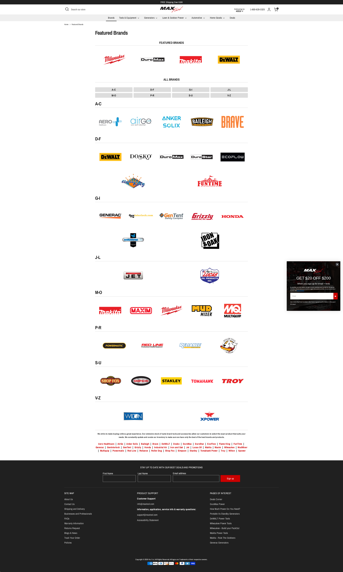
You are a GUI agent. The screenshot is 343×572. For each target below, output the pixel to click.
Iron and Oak (177, 447)
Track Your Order (72, 537)
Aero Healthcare (106, 443)
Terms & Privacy (300, 290)
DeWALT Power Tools (220, 518)
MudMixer (242, 447)
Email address (179, 473)
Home (66, 24)
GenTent (127, 447)
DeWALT (166, 443)
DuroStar (199, 443)
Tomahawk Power (209, 450)
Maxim (218, 447)
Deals (232, 17)
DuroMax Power (217, 504)
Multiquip (104, 450)
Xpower (242, 450)
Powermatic (118, 450)
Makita (208, 447)
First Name (108, 473)
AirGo (120, 443)
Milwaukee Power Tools (221, 523)
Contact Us (69, 504)
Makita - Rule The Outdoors (222, 537)
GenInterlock (113, 447)
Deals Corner (216, 499)
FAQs (66, 518)
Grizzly (138, 447)
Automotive (197, 17)
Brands (111, 17)
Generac (100, 447)
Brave (155, 443)
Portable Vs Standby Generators (225, 513)
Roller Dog (156, 450)
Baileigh (145, 443)
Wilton (232, 450)
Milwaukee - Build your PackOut (224, 528)
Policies (68, 542)
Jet (187, 447)
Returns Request (72, 528)
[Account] (269, 9)
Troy (223, 450)
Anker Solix (132, 443)
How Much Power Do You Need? (225, 509)
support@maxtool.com (147, 514)
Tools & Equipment (128, 17)
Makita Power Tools (219, 533)
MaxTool (151, 559)
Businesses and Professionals (78, 513)
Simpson (182, 450)
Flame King (224, 443)
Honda (147, 447)
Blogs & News (70, 533)
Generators (149, 17)
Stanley (193, 450)
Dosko (176, 443)
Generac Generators (219, 542)
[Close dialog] (337, 264)
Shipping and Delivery (74, 509)
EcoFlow (211, 443)
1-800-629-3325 (257, 9)
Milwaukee (229, 447)
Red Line (131, 450)
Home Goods (216, 17)
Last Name (143, 473)
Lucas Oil (197, 447)
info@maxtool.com (145, 504)
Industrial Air (160, 447)
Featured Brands (77, 24)
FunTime (238, 443)
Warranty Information (74, 523)
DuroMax (187, 443)
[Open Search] (67, 9)
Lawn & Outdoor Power (173, 17)
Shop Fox (170, 450)
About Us (68, 499)
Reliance (143, 450)
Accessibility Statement (148, 520)
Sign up (230, 478)
